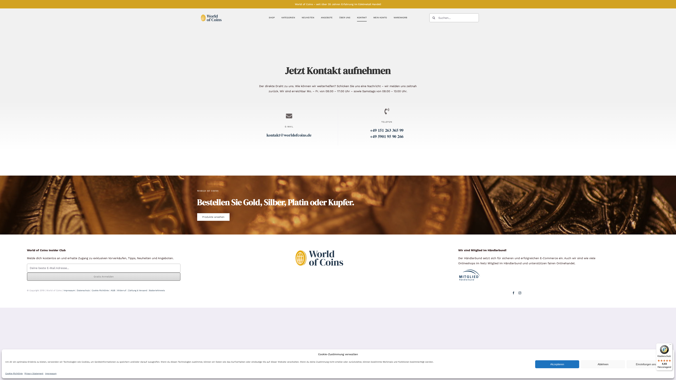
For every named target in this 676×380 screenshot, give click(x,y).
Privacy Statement (33, 373)
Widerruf (121, 290)
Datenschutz (83, 290)
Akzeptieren (557, 364)
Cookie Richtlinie (100, 290)
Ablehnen (603, 364)
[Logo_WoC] (211, 13)
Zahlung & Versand (137, 290)
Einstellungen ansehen (649, 364)
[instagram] (519, 293)
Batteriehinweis (157, 290)
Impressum (51, 373)
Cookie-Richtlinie (14, 373)
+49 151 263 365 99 (386, 130)
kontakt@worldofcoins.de (289, 135)
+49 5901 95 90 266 (386, 136)
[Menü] (670, 345)
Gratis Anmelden (104, 276)
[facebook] (513, 293)
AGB (113, 290)
